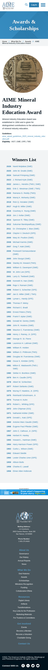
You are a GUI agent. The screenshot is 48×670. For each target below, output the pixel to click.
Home (4, 41)
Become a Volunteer (24, 634)
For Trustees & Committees (24, 618)
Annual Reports (24, 561)
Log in (34, 5)
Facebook (23, 665)
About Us (24, 550)
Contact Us (24, 643)
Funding (24, 587)
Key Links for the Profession (24, 611)
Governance (24, 554)
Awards (28, 41)
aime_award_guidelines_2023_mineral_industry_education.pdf (23, 137)
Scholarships (24, 581)
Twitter (33, 665)
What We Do (16, 41)
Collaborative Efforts (24, 591)
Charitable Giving (24, 638)
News (24, 564)
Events (24, 627)
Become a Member (24, 631)
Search (26, 4)
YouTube (38, 665)
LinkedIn (28, 665)
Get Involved (24, 623)
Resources (24, 597)
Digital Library (24, 600)
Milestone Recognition (24, 584)
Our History (24, 557)
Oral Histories (24, 574)
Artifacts (24, 604)
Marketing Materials (24, 614)
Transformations (24, 607)
